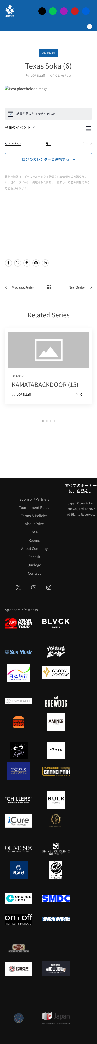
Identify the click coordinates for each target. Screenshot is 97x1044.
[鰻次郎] (18, 870)
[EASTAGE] (56, 919)
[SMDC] (56, 898)
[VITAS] (56, 722)
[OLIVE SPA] (18, 849)
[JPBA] (18, 1018)
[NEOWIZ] (18, 997)
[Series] (49, 287)
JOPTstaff (38, 75)
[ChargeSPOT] (18, 898)
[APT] (18, 623)
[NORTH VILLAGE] (56, 870)
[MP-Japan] (56, 1018)
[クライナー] (18, 750)
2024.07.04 (48, 53)
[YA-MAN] (56, 750)
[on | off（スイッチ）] (18, 919)
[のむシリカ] (18, 771)
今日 (48, 143)
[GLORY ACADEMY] (56, 672)
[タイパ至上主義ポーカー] (56, 652)
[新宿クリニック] (56, 849)
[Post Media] (48, 88)
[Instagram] (64, 11)
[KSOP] (18, 968)
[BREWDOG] (56, 701)
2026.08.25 (18, 376)
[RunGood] (56, 771)
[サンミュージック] (18, 652)
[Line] (53, 11)
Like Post (63, 75)
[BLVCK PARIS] (56, 623)
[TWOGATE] (18, 701)
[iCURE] (18, 820)
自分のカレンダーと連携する (45, 159)
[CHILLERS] (18, 800)
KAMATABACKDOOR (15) (45, 384)
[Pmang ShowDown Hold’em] (56, 968)
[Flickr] (86, 11)
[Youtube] (75, 11)
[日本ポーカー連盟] (18, 948)
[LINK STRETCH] (56, 820)
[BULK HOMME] (56, 800)
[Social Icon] (8, 263)
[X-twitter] (42, 11)
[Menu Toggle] (10, 27)
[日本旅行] (18, 672)
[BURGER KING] (18, 722)
